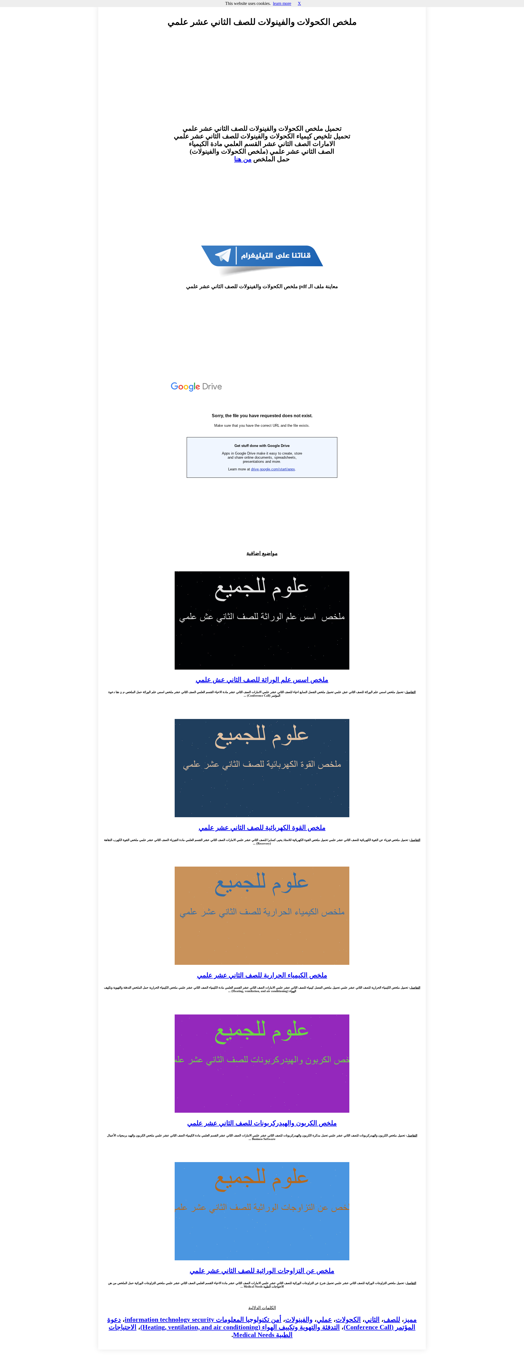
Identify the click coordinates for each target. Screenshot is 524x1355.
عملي (324, 1319)
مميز (410, 1319)
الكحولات (348, 1319)
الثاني (372, 1319)
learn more (282, 3)
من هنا (243, 159)
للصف (391, 1319)
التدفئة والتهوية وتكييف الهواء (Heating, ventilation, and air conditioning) (240, 1327)
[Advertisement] (262, 81)
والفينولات (299, 1319)
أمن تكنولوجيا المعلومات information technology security (203, 1319)
